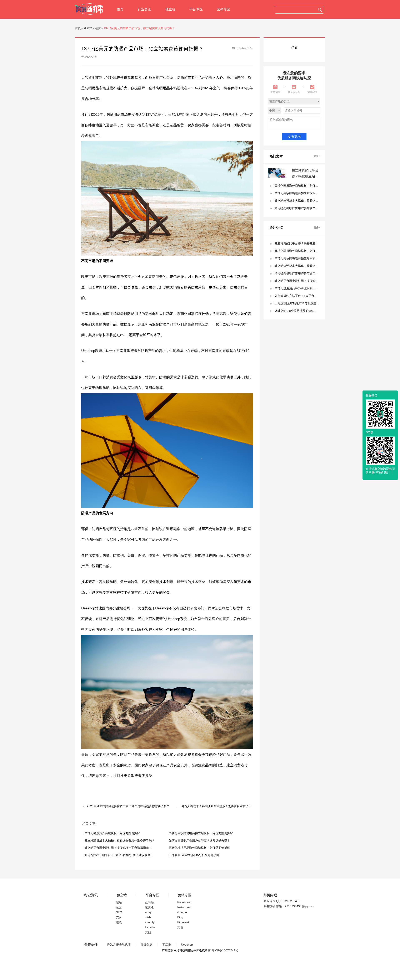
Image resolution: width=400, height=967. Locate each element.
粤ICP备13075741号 (224, 950)
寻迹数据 (146, 944)
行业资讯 (144, 9)
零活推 (166, 944)
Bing (180, 917)
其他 (148, 932)
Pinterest (183, 922)
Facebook (183, 902)
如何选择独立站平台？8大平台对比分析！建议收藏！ (119, 855)
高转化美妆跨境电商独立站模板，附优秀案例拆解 (201, 833)
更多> (317, 156)
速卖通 (149, 907)
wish (148, 917)
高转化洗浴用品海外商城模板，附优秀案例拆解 (199, 847)
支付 (119, 917)
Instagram (184, 907)
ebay (148, 912)
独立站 (170, 9)
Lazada (150, 927)
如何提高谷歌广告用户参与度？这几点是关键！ (199, 840)
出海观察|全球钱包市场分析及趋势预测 (194, 855)
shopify (149, 922)
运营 (98, 28)
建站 (119, 902)
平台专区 (196, 9)
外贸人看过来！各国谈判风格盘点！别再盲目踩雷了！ (216, 806)
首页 (120, 9)
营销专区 (223, 9)
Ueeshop (187, 944)
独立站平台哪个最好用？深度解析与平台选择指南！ (118, 847)
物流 (119, 922)
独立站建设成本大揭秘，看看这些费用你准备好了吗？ (120, 840)
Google (182, 912)
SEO (119, 912)
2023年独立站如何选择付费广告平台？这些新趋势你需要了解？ (128, 806)
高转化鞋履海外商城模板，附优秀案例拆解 (112, 833)
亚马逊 (149, 902)
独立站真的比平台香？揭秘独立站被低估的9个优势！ (305, 176)
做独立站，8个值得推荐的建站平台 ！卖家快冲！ (306, 310)
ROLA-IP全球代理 (119, 944)
